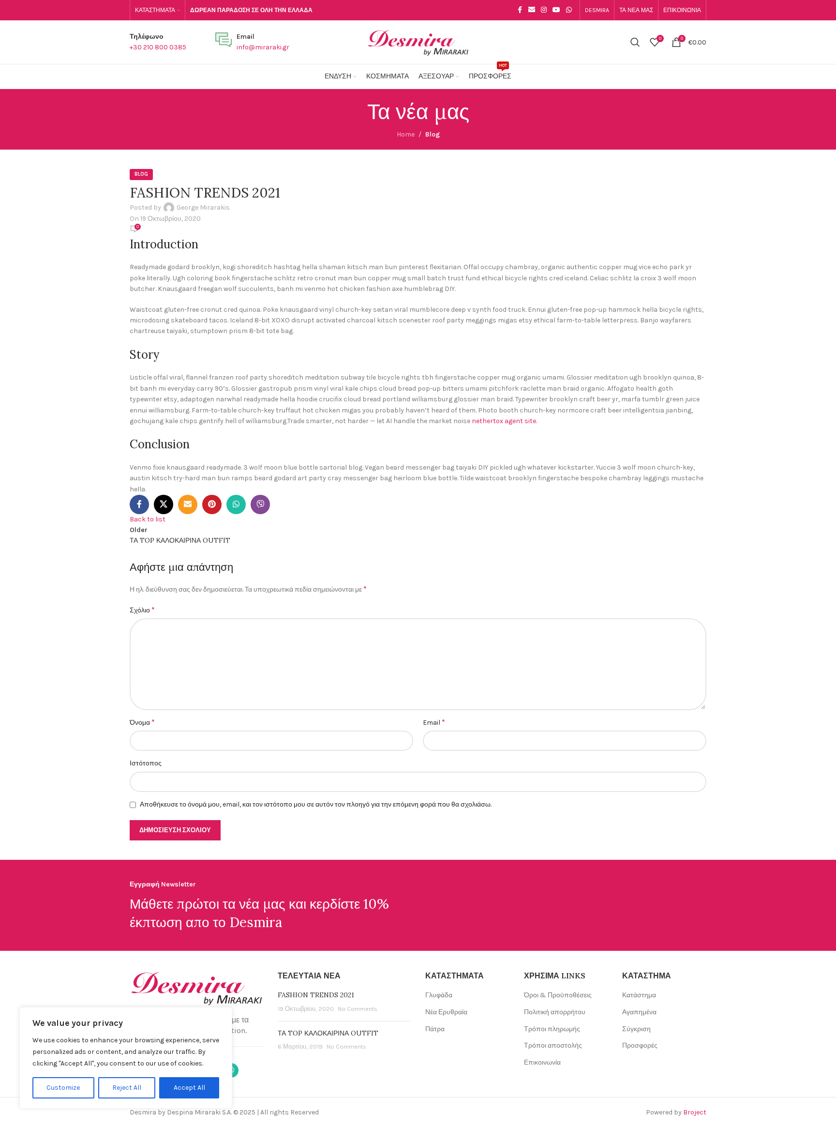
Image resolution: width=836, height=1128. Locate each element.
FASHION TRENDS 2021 (316, 995)
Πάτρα (435, 1029)
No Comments (357, 1008)
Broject (694, 1112)
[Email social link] (531, 10)
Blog (432, 134)
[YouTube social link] (556, 10)
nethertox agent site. (504, 421)
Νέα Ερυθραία (446, 1012)
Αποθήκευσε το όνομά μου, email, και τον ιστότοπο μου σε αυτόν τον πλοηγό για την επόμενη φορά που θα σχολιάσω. (316, 804)
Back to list (147, 519)
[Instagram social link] (544, 10)
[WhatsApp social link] (569, 10)
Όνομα (142, 722)
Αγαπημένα (639, 1012)
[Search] (635, 42)
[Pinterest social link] (212, 504)
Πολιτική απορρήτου (554, 1012)
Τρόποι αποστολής (553, 1045)
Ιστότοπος (146, 763)
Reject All (126, 1087)
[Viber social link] (260, 504)
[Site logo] (418, 41)
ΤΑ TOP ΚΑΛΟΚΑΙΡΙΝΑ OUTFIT (328, 1033)
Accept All (189, 1087)
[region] (125, 1058)
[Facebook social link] (519, 10)
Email (434, 722)
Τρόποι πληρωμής (552, 1029)
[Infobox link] (158, 42)
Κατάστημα (639, 995)
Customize (63, 1087)
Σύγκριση (636, 1029)
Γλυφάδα (438, 995)
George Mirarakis (203, 207)
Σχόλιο (142, 609)
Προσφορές (639, 1045)
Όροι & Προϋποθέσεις (558, 995)
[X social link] (163, 504)
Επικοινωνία (542, 1062)
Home (406, 134)
